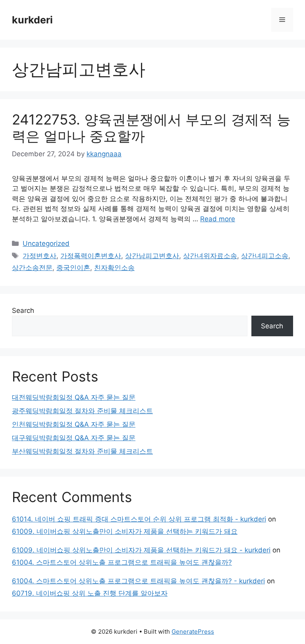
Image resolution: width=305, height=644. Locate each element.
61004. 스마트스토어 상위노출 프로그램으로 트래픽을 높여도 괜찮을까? (122, 562)
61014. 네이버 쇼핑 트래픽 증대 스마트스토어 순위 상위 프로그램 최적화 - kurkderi (139, 519)
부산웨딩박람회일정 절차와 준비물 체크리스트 (82, 451)
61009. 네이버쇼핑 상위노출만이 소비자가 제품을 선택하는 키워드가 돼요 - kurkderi (141, 550)
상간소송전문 (32, 268)
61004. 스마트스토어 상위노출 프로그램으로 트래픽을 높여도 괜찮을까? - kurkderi (138, 581)
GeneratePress (193, 631)
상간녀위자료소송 (210, 256)
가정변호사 (39, 256)
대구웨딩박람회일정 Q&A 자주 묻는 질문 (73, 438)
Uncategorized (46, 243)
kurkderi (32, 20)
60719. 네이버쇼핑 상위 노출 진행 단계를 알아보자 (90, 593)
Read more (217, 219)
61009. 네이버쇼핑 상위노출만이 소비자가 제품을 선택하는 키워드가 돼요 (124, 531)
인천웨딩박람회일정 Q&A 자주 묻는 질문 (73, 424)
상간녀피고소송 (264, 256)
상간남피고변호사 (152, 256)
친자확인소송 (114, 268)
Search (23, 310)
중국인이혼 (73, 268)
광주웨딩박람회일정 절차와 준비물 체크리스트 (82, 411)
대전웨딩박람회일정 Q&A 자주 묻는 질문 (73, 397)
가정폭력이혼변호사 (90, 256)
